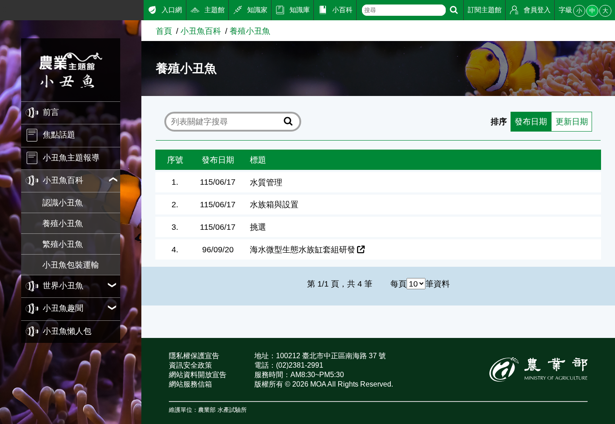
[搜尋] (454, 10)
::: (3, 9)
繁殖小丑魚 (62, 244)
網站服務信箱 (190, 384)
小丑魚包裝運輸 (70, 264)
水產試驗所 (232, 409)
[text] (404, 10)
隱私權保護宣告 (194, 356)
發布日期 (531, 121)
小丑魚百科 (201, 31)
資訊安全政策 (190, 365)
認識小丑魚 (62, 202)
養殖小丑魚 (62, 223)
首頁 (164, 31)
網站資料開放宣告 (197, 374)
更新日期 (572, 121)
